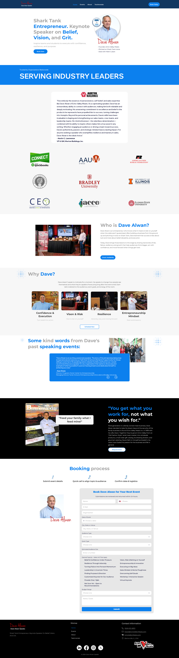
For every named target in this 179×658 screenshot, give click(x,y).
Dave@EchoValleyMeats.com (135, 632)
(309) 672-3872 (130, 628)
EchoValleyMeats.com (133, 635)
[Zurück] (108, 377)
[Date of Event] (84, 521)
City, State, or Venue (88, 525)
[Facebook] (86, 647)
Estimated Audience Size (90, 549)
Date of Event (86, 517)
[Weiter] (116, 377)
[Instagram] (93, 647)
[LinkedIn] (79, 647)
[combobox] (116, 537)
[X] (100, 647)
